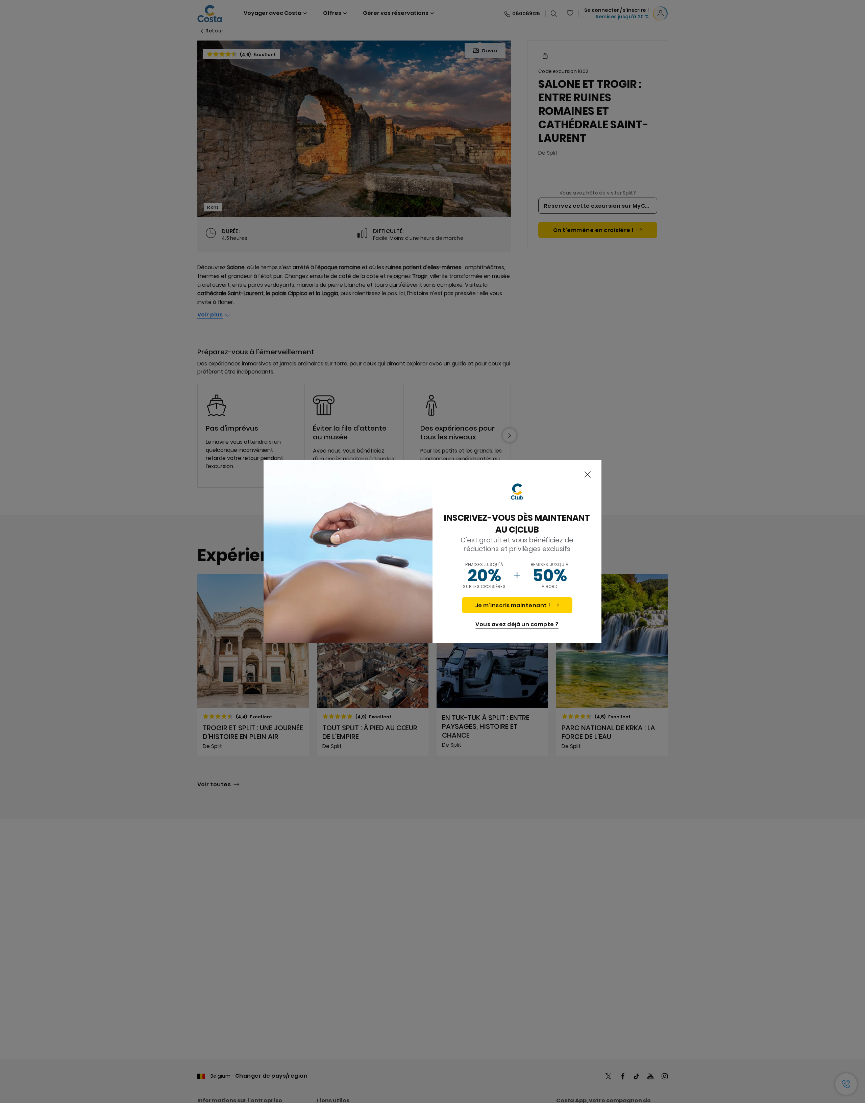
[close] (588, 475)
